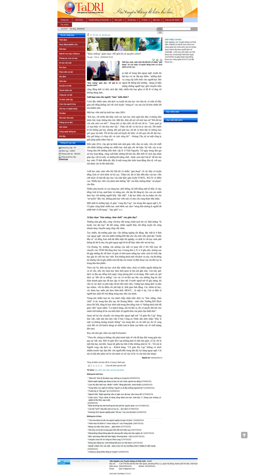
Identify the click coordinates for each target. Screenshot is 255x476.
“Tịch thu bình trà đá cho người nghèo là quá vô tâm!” (110, 420)
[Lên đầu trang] (244, 438)
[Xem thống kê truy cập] (63, 464)
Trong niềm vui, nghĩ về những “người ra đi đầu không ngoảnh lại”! (116, 388)
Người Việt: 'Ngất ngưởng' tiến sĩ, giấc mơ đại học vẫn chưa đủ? (115, 394)
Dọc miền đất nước (174, 120)
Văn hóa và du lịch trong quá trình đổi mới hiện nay (109, 430)
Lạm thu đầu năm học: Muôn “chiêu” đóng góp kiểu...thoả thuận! (115, 385)
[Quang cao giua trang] (124, 50)
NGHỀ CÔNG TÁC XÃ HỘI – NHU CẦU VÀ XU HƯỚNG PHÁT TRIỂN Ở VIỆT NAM (121, 446)
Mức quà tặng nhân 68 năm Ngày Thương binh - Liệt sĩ (111, 436)
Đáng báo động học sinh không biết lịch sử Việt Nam (110, 443)
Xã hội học (106, 35)
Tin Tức (96, 35)
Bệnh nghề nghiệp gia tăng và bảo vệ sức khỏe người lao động (114, 381)
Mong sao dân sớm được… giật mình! (104, 427)
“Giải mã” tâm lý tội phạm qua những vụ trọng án (108, 378)
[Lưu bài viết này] (161, 60)
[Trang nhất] (88, 35)
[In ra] (157, 60)
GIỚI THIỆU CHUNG (173, 40)
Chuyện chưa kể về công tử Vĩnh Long (104, 440)
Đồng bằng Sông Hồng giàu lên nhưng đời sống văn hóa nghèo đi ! (115, 433)
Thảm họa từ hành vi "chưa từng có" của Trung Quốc (110, 423)
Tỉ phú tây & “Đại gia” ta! (98, 391)
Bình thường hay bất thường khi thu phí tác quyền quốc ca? (113, 406)
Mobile (128, 474)
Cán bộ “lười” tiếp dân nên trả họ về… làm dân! (108, 409)
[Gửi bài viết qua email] (153, 60)
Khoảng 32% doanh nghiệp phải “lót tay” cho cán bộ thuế (112, 412)
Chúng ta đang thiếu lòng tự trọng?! (103, 452)
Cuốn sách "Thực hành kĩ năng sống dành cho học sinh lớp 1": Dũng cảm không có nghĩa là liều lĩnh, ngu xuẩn (124, 399)
